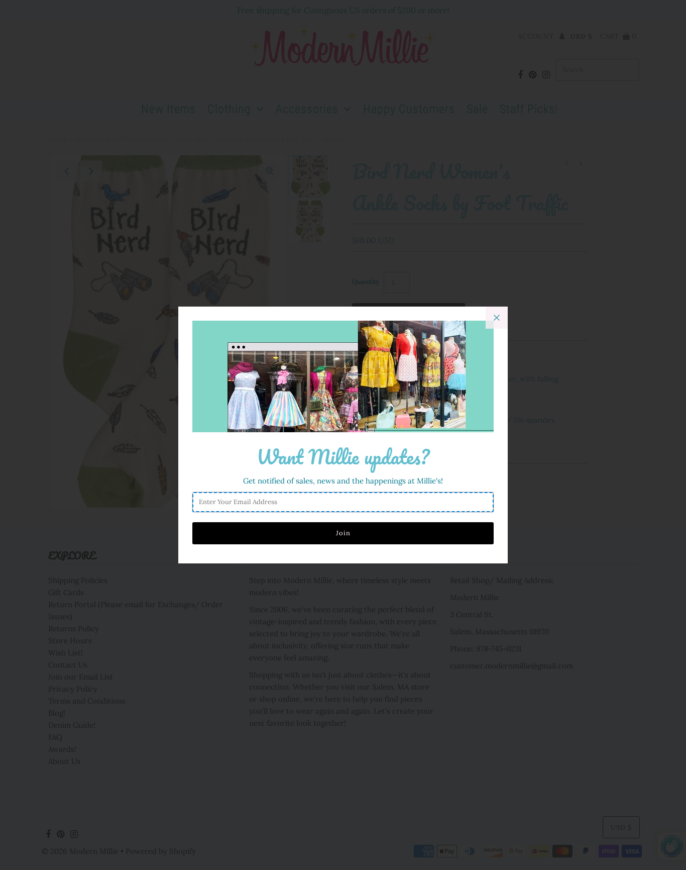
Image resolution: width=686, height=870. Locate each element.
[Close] (497, 318)
